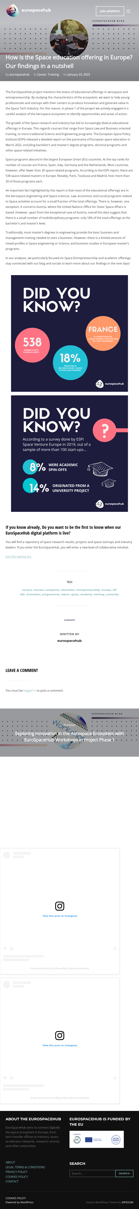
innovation (33, 594)
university (112, 594)
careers (27, 590)
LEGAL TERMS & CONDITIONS (25, 1167)
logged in (30, 690)
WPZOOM (127, 1202)
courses (38, 590)
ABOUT (10, 1162)
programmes (50, 594)
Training (53, 74)
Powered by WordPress (19, 1202)
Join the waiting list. (19, 557)
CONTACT (12, 1181)
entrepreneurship (88, 590)
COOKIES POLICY (17, 1177)
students (86, 594)
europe (106, 590)
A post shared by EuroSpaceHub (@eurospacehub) (59, 968)
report (65, 594)
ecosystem (52, 590)
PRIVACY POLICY (16, 1172)
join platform (110, 11)
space (75, 594)
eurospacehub (20, 74)
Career (41, 74)
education (68, 590)
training (99, 594)
